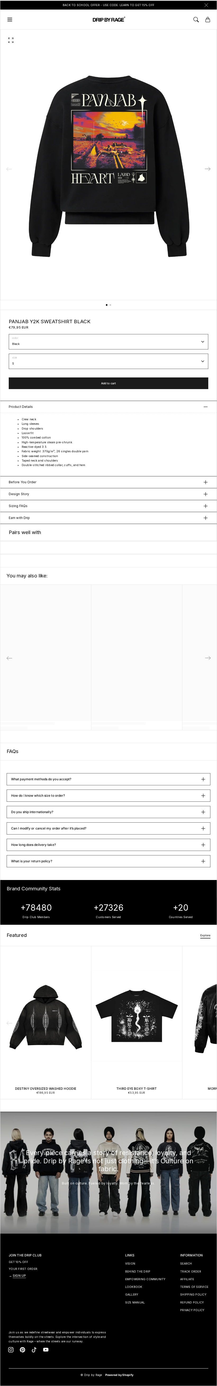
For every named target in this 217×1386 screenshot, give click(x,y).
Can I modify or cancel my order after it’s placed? (48, 828)
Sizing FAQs (18, 506)
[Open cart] (208, 19)
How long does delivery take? (33, 845)
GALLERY (131, 1294)
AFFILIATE (187, 1279)
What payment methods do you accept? (41, 779)
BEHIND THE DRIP (138, 1271)
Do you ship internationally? (32, 812)
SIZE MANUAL (135, 1302)
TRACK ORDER (190, 1271)
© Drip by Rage (91, 1375)
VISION (130, 1263)
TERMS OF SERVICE (194, 1287)
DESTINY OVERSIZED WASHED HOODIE (45, 1089)
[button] (11, 19)
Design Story (19, 494)
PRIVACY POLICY (192, 1310)
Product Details (21, 407)
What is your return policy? (31, 861)
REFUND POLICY (192, 1302)
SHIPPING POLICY (193, 1294)
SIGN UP (19, 1276)
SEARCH (186, 1263)
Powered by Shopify (119, 1375)
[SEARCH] (196, 19)
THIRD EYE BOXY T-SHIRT (136, 1089)
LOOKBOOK (133, 1287)
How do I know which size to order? (38, 795)
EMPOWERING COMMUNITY (145, 1279)
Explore (205, 935)
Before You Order (23, 482)
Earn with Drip (19, 518)
